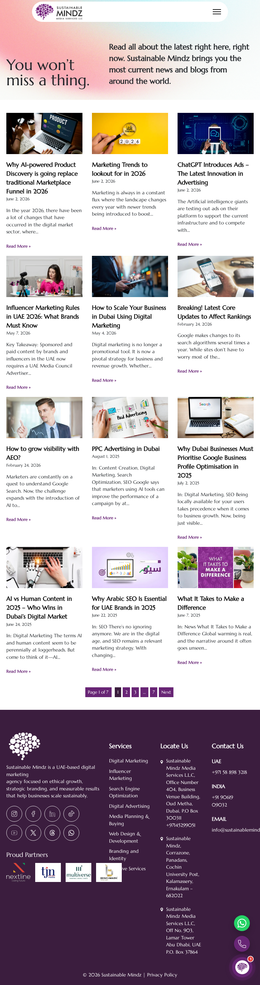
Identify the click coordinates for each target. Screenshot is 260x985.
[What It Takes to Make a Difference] (216, 584)
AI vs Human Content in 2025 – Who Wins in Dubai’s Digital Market (39, 607)
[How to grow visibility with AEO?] (44, 434)
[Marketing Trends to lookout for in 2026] (130, 150)
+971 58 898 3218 (229, 772)
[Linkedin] (52, 814)
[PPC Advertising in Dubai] (130, 434)
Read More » (18, 246)
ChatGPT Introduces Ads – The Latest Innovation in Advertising (213, 173)
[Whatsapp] (71, 833)
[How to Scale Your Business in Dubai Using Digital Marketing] (130, 293)
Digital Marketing (128, 761)
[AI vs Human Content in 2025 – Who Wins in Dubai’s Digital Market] (44, 584)
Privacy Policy (162, 975)
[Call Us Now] (242, 944)
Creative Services (127, 868)
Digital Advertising (129, 806)
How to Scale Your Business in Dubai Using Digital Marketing (129, 316)
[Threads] (52, 833)
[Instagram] (14, 814)
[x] (33, 833)
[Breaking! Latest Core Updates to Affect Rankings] (216, 293)
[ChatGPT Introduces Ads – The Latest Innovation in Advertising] (216, 150)
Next (166, 692)
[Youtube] (14, 833)
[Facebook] (33, 814)
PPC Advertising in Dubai (126, 448)
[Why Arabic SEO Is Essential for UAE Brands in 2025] (130, 584)
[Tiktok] (71, 814)
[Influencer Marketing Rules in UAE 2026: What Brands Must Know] (44, 293)
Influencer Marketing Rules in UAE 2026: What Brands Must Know (43, 316)
